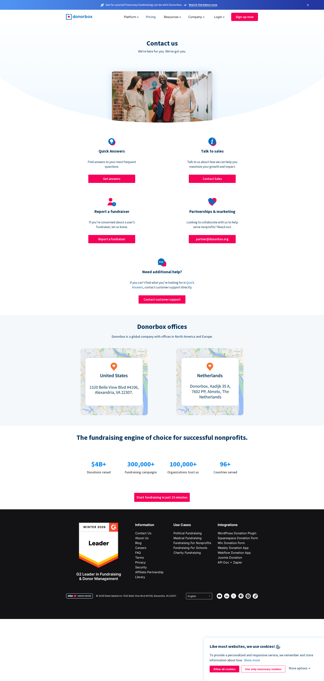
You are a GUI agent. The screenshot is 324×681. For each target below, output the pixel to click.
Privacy (140, 562)
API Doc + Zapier (230, 562)
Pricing (151, 17)
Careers (140, 548)
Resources (171, 17)
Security (141, 567)
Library (140, 577)
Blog (138, 543)
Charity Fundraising (187, 553)
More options (298, 668)
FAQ (138, 553)
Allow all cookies (224, 669)
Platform (130, 17)
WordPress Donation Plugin (237, 533)
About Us (141, 538)
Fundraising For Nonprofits (192, 543)
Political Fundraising (187, 533)
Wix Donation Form (231, 543)
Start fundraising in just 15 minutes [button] (162, 497)
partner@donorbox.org (212, 239)
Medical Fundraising (187, 538)
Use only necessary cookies (263, 669)
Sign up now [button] (245, 17)
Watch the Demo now (203, 5)
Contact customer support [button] (162, 299)
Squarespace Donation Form (238, 538)
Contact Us (143, 533)
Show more (252, 660)
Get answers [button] (111, 179)
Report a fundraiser (111, 239)
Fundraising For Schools (190, 548)
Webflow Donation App (234, 553)
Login (218, 17)
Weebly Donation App (233, 548)
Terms (139, 557)
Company (195, 17)
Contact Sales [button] (212, 179)
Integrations (228, 525)
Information (144, 525)
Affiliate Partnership (149, 572)
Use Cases (182, 525)
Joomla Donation (230, 557)
